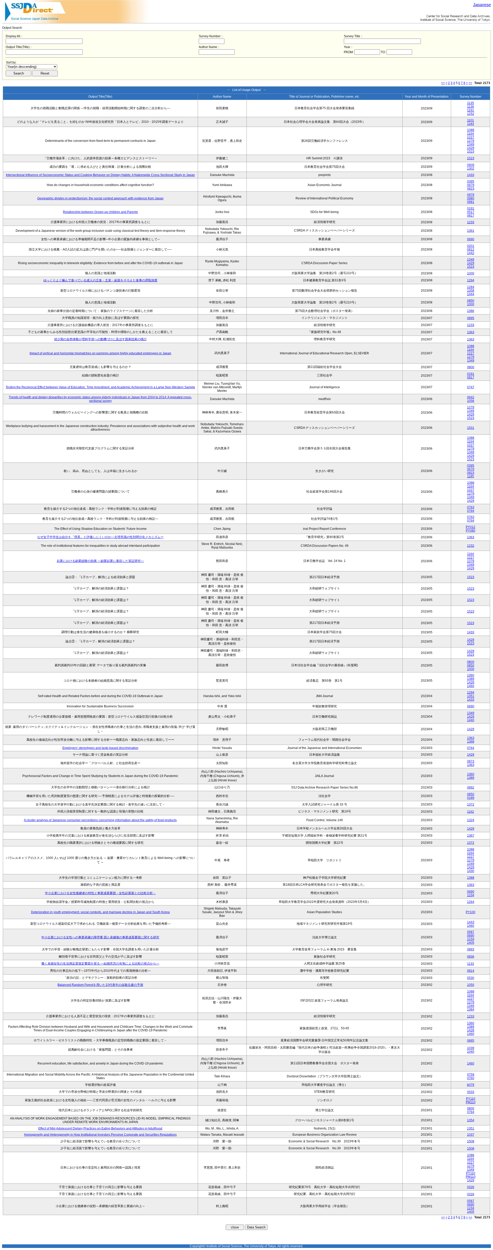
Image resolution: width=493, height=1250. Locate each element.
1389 (470, 679)
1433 (470, 175)
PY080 (470, 530)
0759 (470, 1074)
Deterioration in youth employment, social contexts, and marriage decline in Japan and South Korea (100, 912)
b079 (470, 1085)
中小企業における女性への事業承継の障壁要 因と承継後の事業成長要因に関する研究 (100, 937)
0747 (470, 387)
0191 (470, 208)
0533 (470, 1092)
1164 (470, 133)
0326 (470, 1187)
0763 (470, 507)
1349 (470, 144)
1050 (470, 985)
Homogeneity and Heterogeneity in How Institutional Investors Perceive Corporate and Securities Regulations (100, 1134)
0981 (470, 202)
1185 (470, 476)
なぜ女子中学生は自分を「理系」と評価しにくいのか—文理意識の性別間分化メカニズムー (100, 537)
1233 (470, 222)
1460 (470, 686)
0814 (470, 971)
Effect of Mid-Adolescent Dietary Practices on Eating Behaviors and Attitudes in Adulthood (100, 1128)
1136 (470, 106)
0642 (470, 397)
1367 (470, 835)
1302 (470, 168)
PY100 (470, 912)
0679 (470, 185)
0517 (470, 212)
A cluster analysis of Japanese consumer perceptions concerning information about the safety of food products (100, 820)
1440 (470, 720)
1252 (470, 114)
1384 (470, 1009)
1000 (470, 273)
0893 (470, 949)
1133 (470, 964)
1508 (470, 1141)
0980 (470, 198)
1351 (470, 696)
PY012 (470, 527)
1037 (470, 1134)
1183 (470, 124)
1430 (470, 871)
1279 (470, 141)
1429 (470, 148)
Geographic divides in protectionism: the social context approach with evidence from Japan (100, 198)
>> (470, 83)
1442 (470, 253)
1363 (470, 332)
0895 (470, 318)
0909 (470, 165)
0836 (470, 956)
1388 (470, 877)
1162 (470, 811)
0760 (470, 1078)
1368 (470, 741)
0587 (470, 932)
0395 (470, 181)
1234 (470, 895)
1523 (470, 151)
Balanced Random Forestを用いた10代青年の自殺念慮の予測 (100, 985)
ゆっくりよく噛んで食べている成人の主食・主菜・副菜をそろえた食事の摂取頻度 (100, 280)
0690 (470, 239)
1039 (470, 1048)
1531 (470, 428)
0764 (470, 511)
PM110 (471, 1102)
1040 (470, 1051)
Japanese (482, 5)
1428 (470, 682)
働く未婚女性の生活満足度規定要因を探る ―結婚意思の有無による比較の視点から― (100, 963)
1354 (470, 1120)
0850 (470, 300)
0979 (470, 195)
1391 (470, 231)
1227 (470, 137)
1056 (470, 401)
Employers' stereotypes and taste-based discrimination (100, 748)
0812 (470, 249)
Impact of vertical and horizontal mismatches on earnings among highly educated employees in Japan (100, 353)
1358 (470, 290)
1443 (470, 922)
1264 (470, 902)
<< (443, 83)
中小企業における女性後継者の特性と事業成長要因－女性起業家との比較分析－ (100, 893)
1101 (470, 120)
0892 (470, 787)
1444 (470, 294)
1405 (470, 943)
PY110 (470, 1098)
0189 (470, 798)
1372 (470, 804)
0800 (470, 367)
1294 (470, 280)
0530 (470, 978)
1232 (470, 546)
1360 (470, 675)
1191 (470, 110)
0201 (470, 246)
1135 (470, 103)
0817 (470, 215)
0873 (470, 761)
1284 (470, 287)
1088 (470, 130)
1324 (470, 820)
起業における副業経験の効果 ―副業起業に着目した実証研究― (100, 561)
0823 (470, 188)
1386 (470, 311)
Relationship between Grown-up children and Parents (100, 212)
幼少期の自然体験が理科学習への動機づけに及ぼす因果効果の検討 (100, 339)
